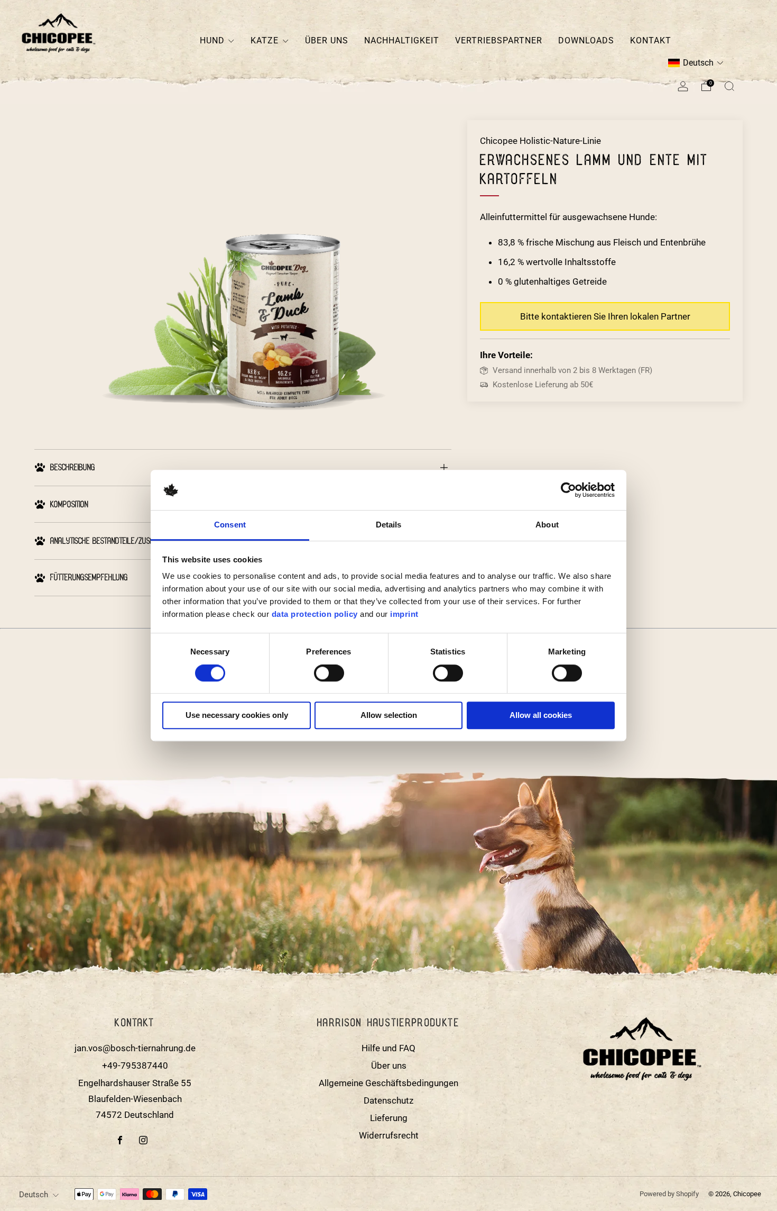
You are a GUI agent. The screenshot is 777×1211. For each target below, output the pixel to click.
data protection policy (315, 613)
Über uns (326, 40)
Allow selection (388, 715)
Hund (212, 40)
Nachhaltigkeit (401, 40)
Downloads (586, 40)
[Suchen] (729, 86)
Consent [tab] (230, 525)
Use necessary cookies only (237, 715)
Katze (265, 40)
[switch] (329, 675)
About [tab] (547, 525)
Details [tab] (389, 525)
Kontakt (650, 40)
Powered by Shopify (669, 1194)
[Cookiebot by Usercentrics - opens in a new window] (568, 490)
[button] (696, 63)
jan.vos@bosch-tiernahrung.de (135, 1048)
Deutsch (33, 1194)
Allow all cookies (541, 715)
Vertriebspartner (498, 40)
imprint (404, 613)
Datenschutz (388, 1100)
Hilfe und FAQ (388, 1048)
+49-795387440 (135, 1065)
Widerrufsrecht (389, 1135)
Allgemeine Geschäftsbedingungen (388, 1083)
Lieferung (389, 1118)
